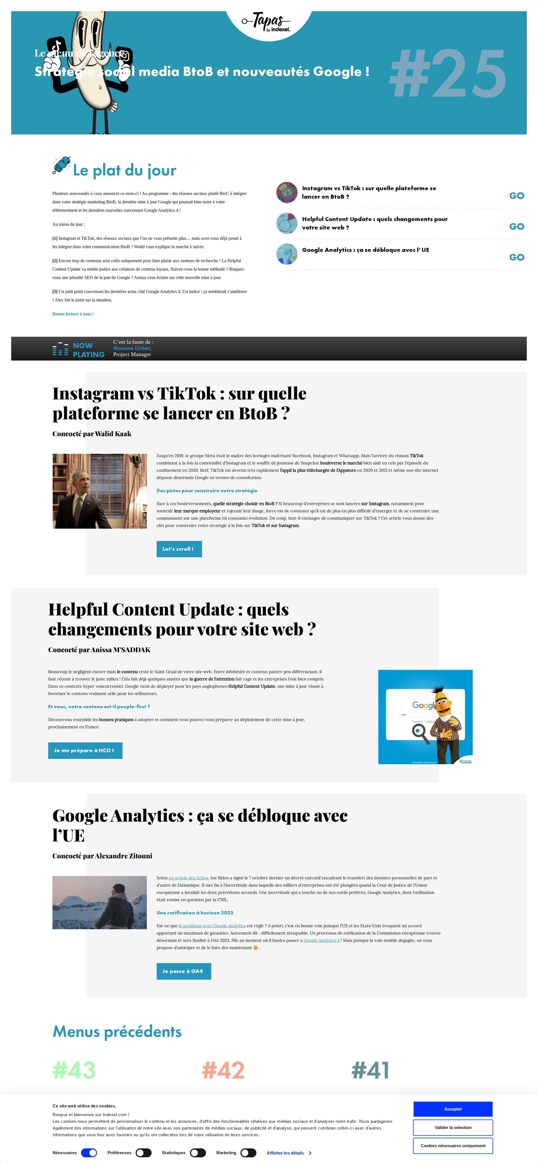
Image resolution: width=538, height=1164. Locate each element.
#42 (223, 1070)
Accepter (453, 1109)
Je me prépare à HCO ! (84, 750)
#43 (74, 1070)
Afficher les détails (285, 1153)
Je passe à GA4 (183, 971)
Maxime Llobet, (132, 348)
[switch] (144, 1152)
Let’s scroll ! (178, 548)
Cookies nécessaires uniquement (453, 1145)
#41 (372, 1070)
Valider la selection (453, 1127)
